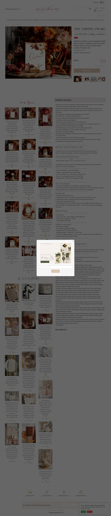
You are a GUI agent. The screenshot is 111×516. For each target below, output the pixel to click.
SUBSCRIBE (56, 271)
